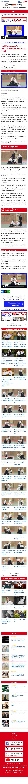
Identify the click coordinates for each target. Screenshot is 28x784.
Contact (14, 739)
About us (14, 733)
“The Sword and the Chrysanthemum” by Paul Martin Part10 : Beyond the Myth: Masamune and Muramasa (18, 638)
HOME (2, 14)
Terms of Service (16, 773)
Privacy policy (14, 735)
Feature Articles (6, 14)
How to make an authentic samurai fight (18, 713)
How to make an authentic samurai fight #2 (18, 704)
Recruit (14, 737)
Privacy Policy (9, 773)
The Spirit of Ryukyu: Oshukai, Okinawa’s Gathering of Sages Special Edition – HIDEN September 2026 (18, 673)
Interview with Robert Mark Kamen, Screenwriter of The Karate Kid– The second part (18, 647)
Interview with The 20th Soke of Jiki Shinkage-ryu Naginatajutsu (18, 721)
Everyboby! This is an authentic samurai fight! (17, 695)
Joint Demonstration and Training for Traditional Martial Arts (18, 686)
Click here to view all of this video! (14, 304)
